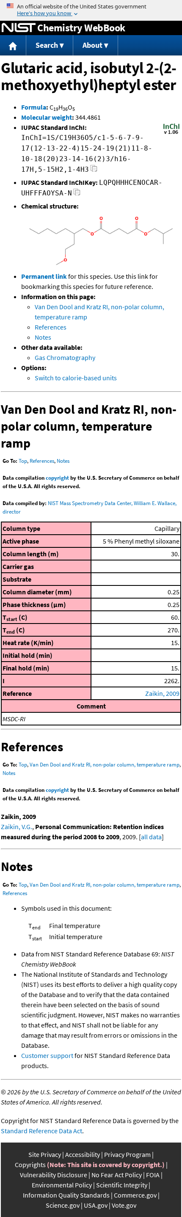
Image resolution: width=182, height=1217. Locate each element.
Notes (43, 337)
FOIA (153, 1174)
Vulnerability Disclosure (53, 1174)
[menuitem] (13, 45)
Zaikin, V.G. (16, 826)
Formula (33, 107)
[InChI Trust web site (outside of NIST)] (171, 133)
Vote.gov (124, 1205)
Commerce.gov (135, 1195)
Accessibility (82, 1154)
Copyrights (30, 1164)
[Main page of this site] (13, 45)
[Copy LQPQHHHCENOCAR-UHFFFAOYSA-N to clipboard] (76, 194)
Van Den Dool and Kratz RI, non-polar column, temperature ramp (104, 764)
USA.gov (96, 1205)
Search (47, 45)
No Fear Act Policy (116, 1174)
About (92, 45)
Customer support (47, 1055)
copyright (57, 477)
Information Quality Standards (66, 1195)
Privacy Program (127, 1154)
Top (23, 460)
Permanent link (44, 276)
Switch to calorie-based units (76, 378)
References (50, 327)
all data (151, 836)
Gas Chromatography (65, 357)
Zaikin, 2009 (162, 693)
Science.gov (63, 1205)
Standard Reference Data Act (41, 1130)
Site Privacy (44, 1154)
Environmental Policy (62, 1185)
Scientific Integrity (121, 1185)
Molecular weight (46, 117)
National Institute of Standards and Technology (19, 27)
